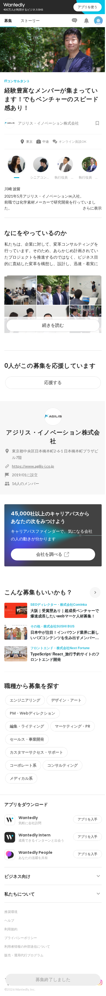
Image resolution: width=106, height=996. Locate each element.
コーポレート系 (23, 765)
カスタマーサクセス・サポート (36, 752)
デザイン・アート (66, 700)
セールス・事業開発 (27, 739)
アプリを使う (87, 7)
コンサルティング (62, 765)
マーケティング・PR (72, 726)
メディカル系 (21, 778)
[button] (55, 804)
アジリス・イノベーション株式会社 (53, 436)
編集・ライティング (27, 726)
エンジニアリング (25, 700)
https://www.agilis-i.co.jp (33, 466)
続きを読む (53, 325)
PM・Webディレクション (32, 713)
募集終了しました (53, 979)
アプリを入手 (87, 819)
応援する (53, 382)
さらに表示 (92, 208)
